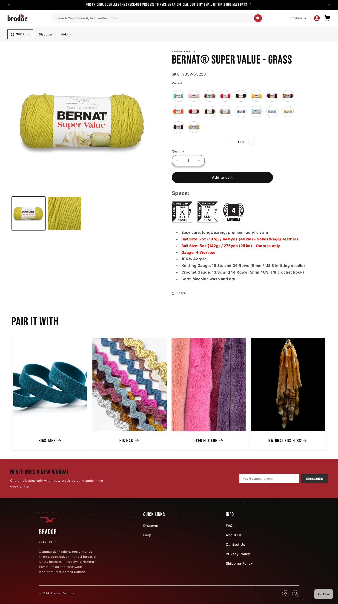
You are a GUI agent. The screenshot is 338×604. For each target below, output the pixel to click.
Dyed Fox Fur (205, 441)
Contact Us (235, 544)
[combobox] (155, 18)
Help (64, 34)
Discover (46, 34)
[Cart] (327, 18)
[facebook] (285, 593)
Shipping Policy (239, 563)
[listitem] (178, 95)
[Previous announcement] (9, 4)
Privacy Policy (238, 554)
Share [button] (181, 293)
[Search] (258, 18)
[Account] (316, 18)
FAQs (230, 526)
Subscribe (314, 478)
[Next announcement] (329, 4)
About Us (234, 535)
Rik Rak (126, 441)
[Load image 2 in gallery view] (64, 214)
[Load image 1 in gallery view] (28, 214)
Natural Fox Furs (284, 441)
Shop (20, 34)
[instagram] (295, 593)
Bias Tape (47, 441)
